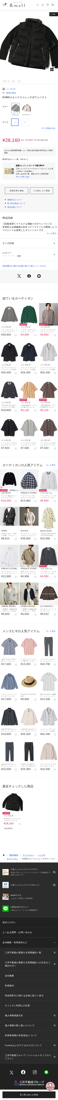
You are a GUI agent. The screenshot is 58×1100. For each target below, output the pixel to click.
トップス (41, 855)
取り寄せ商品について (16, 203)
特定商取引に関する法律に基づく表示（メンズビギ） (24, 266)
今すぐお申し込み (22, 177)
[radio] (15, 109)
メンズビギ (10, 89)
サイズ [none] (5, 122)
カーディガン (12, 859)
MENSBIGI (13, 855)
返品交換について (14, 207)
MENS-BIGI (11, 93)
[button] (29, 44)
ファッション (28, 855)
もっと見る (51, 465)
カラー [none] (5, 107)
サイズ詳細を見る (48, 128)
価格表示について (14, 200)
